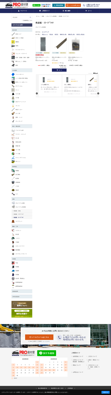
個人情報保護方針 (42, 388)
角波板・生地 (17, 210)
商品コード (45, 34)
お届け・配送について (93, 360)
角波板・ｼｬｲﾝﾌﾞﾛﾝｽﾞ (19, 214)
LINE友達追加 (15, 296)
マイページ (23, 10)
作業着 (14, 259)
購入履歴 (67, 10)
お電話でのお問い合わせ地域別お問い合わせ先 (93, 5)
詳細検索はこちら (27, 20)
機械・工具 (15, 226)
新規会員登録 (59, 5)
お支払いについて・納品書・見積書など (79, 360)
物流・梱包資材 (16, 126)
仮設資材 (14, 30)
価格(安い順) (63, 34)
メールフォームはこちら (40, 337)
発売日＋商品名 (80, 34)
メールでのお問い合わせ (74, 5)
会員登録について (78, 356)
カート (90, 10)
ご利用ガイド (46, 10)
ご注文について (92, 356)
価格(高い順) (71, 34)
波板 (13, 199)
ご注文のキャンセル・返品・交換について (93, 366)
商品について (77, 365)
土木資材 (14, 70)
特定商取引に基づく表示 (57, 388)
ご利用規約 (70, 388)
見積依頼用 (15, 291)
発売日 (56, 34)
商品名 (51, 34)
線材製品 (14, 166)
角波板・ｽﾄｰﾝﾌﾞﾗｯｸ (18, 217)
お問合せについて (78, 372)
